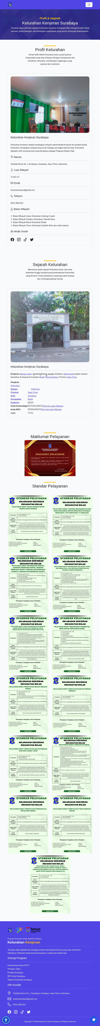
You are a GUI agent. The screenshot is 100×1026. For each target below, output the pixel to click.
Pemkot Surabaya (15, 973)
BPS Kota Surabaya (16, 976)
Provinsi (14, 392)
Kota (13, 396)
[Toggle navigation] (89, 4)
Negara (14, 389)
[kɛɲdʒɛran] (68, 374)
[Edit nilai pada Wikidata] (52, 406)
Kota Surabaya (51, 377)
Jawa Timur (72, 377)
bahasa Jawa (26, 374)
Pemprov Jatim (14, 969)
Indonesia (35, 389)
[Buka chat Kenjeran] (93, 1019)
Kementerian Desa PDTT (19, 965)
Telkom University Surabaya (20, 980)
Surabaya (32, 396)
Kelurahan (15, 386)
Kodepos (15, 403)
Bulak (41, 377)
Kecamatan (16, 399)
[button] (6, 1020)
